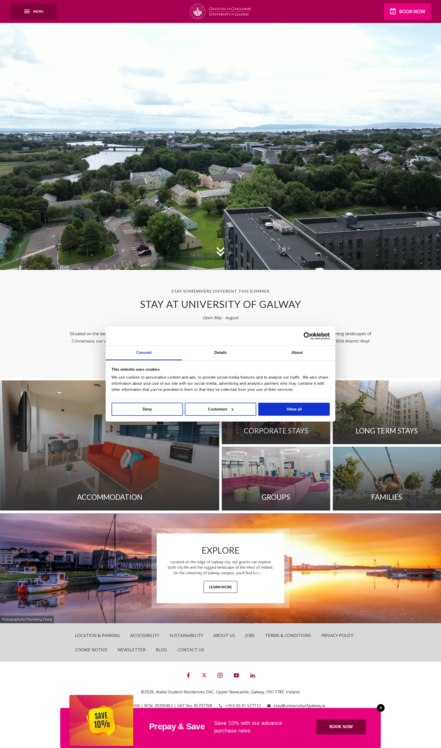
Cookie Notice (91, 650)
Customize (217, 409)
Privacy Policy (337, 635)
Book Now (412, 11)
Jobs (250, 635)
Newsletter (131, 650)
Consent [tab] (144, 352)
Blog (161, 650)
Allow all (294, 409)
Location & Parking (97, 635)
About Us (224, 635)
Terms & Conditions (288, 635)
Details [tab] (220, 352)
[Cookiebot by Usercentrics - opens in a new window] (307, 336)
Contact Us (190, 650)
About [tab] (297, 352)
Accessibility (144, 635)
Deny (147, 409)
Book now (341, 727)
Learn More (220, 587)
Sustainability (186, 635)
